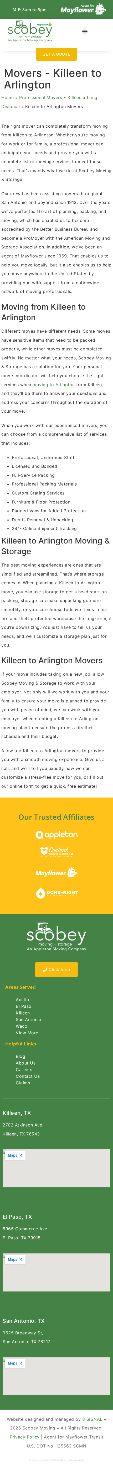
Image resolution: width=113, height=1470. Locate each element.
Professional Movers (40, 97)
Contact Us (28, 1076)
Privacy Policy (25, 1437)
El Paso (24, 1006)
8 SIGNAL (92, 1419)
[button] (85, 31)
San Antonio (29, 1019)
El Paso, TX (17, 1217)
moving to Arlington (54, 384)
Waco (21, 1026)
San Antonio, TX (24, 1321)
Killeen (75, 97)
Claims (23, 1082)
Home (7, 97)
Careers (24, 1069)
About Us (25, 1063)
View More (27, 1032)
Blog (20, 1056)
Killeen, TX (17, 1113)
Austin (22, 999)
